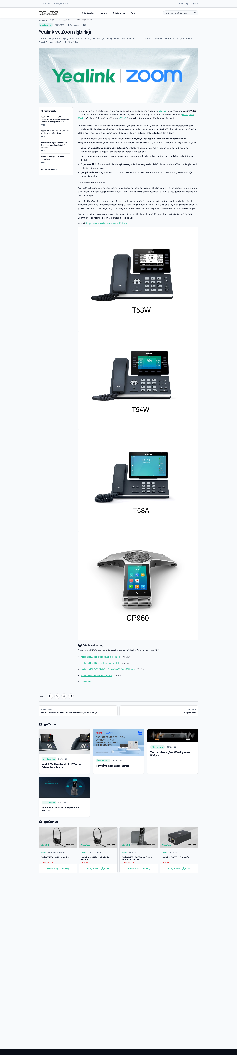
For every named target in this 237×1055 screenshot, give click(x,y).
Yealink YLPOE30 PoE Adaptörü (96, 675)
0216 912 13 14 (46, 4)
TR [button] (196, 4)
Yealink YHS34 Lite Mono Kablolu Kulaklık (100, 656)
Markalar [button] (104, 13)
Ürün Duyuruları (64, 20)
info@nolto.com (62, 4)
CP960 (123, 118)
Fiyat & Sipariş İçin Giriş (59, 868)
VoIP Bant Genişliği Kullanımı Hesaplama (52, 157)
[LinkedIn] (50, 696)
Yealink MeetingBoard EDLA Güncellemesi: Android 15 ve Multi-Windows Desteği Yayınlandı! (55, 119)
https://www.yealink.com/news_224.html (107, 223)
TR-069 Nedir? (47, 169)
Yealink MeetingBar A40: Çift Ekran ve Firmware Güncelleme (55, 132)
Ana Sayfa (43, 20)
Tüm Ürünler (86, 681)
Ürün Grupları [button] (88, 13)
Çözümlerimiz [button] (119, 13)
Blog (52, 20)
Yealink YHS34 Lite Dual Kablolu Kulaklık (100, 663)
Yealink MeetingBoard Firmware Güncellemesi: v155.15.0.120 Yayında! (54, 144)
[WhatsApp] (64, 696)
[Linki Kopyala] (71, 696)
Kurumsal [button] (135, 13)
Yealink (162, 110)
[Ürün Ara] (196, 12)
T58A (80, 118)
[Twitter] (57, 696)
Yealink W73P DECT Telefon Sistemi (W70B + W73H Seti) (108, 669)
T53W (185, 114)
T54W (191, 114)
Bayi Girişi (184, 4)
